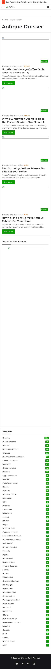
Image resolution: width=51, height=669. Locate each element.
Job (4, 645)
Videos (5, 638)
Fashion (6, 479)
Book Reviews (8, 604)
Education (7, 464)
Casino (6, 573)
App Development (10, 476)
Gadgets (6, 551)
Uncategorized (8, 596)
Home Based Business (11, 540)
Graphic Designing (10, 566)
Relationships (8, 589)
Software (6, 491)
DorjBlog (6, 66)
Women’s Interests (10, 532)
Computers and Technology (13, 457)
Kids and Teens (9, 562)
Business (6, 438)
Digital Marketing (9, 468)
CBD (5, 634)
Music (5, 615)
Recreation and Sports (11, 622)
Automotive (7, 498)
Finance (6, 487)
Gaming (6, 517)
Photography (8, 585)
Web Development (10, 483)
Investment (7, 611)
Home (5, 20)
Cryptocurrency (9, 641)
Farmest (6, 630)
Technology (7, 509)
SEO (5, 502)
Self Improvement (10, 619)
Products (6, 506)
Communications (9, 592)
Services (6, 453)
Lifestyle (6, 472)
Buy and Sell (8, 543)
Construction (8, 558)
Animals (6, 570)
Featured (6, 445)
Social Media (8, 577)
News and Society (10, 547)
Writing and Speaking (11, 600)
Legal (5, 524)
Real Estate (7, 513)
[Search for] (48, 7)
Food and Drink (9, 528)
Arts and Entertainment (12, 536)
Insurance (7, 607)
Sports (5, 555)
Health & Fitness (9, 442)
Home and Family (10, 494)
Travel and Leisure (10, 460)
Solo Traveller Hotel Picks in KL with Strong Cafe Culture (27, 2)
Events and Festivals (11, 581)
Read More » (8, 83)
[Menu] (3, 7)
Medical (6, 521)
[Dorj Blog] (10, 7)
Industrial (6, 626)
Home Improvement (11, 449)
